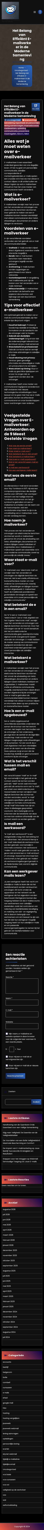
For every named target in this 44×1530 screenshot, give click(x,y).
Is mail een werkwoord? (19, 467)
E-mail (9, 1010)
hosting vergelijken (11, 1418)
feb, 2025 (35, 107)
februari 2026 (9, 1240)
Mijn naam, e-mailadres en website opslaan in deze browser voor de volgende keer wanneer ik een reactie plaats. (21, 1037)
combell (6, 1382)
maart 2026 (8, 1235)
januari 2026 (8, 1245)
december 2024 (10, 1311)
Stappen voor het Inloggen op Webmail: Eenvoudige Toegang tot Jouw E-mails (20, 1160)
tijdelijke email (9, 1464)
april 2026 (7, 1230)
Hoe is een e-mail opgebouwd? (22, 459)
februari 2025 (9, 1301)
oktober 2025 (9, 1260)
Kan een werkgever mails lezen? (23, 470)
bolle (5, 1377)
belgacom (7, 1372)
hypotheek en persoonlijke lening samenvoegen (22, 124)
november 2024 (10, 1316)
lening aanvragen (10, 1433)
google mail (8, 1403)
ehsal (5, 1397)
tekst (26, 133)
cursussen (7, 1387)
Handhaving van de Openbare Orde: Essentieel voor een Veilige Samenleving (20, 1126)
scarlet (6, 1449)
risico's (20, 133)
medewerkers (10, 128)
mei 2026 (7, 1224)
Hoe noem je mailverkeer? (20, 448)
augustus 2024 (9, 1332)
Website (9, 1022)
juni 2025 (6, 1281)
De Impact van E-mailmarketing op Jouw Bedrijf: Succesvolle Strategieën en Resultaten (21, 1151)
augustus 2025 (9, 1270)
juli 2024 (6, 1337)
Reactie (10, 977)
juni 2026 (6, 1219)
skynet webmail (10, 1454)
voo (4, 1495)
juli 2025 (6, 1276)
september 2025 (10, 1265)
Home (21, 67)
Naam (9, 998)
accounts (7, 1362)
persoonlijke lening (11, 1444)
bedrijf (5, 1367)
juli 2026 (6, 1214)
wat (4, 1500)
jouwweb (7, 1423)
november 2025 (10, 1255)
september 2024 (10, 1327)
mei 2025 (7, 1286)
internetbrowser (31, 125)
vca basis (7, 1474)
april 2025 (7, 1291)
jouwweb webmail (11, 1428)
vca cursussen (9, 1479)
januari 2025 (8, 1306)
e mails (6, 1392)
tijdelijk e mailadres (11, 1459)
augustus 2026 (9, 1209)
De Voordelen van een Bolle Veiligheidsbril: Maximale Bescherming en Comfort (21, 1141)
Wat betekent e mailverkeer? (22, 456)
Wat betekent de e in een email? (23, 454)
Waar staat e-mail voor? (20, 451)
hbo (4, 1408)
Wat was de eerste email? (20, 445)
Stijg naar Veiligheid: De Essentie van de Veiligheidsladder (20, 1134)
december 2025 (10, 1250)
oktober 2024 (9, 1322)
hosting (6, 1413)
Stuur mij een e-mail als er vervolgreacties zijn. (19, 1058)
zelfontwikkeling (10, 1505)
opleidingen (8, 1438)
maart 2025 (8, 1296)
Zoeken (11, 1091)
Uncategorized (21, 70)
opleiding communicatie (15, 129)
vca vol (6, 1484)
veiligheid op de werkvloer (14, 1490)
